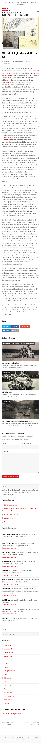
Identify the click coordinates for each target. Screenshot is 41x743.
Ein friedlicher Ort (10, 505)
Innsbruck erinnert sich (15, 13)
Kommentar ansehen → (10, 539)
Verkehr (7, 703)
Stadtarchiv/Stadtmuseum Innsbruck (23, 738)
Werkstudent (6, 140)
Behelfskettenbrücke (11, 514)
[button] (6, 326)
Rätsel (6, 681)
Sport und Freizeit (27, 343)
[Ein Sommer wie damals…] (20, 351)
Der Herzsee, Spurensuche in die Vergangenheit (17, 421)
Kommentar (6, 451)
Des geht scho (8, 518)
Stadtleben (8, 692)
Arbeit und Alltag (10, 649)
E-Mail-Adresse (26, 443)
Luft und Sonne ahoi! (11, 522)
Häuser (6, 663)
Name (4, 443)
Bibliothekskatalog (8, 82)
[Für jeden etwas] (20, 380)
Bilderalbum (8, 652)
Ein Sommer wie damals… (10, 363)
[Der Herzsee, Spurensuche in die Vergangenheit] (20, 409)
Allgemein (6, 343)
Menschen (7, 63)
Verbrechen (8, 700)
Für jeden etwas (7, 392)
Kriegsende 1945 (10, 671)
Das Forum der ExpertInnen (11, 714)
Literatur (7, 674)
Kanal (6, 667)
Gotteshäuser (8, 660)
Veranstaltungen (9, 696)
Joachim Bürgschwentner (22, 61)
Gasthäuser (8, 656)
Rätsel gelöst (8, 685)
